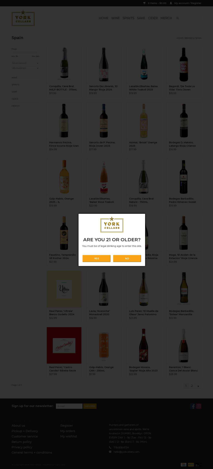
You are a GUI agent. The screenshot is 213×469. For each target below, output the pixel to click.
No (127, 258)
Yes (96, 258)
